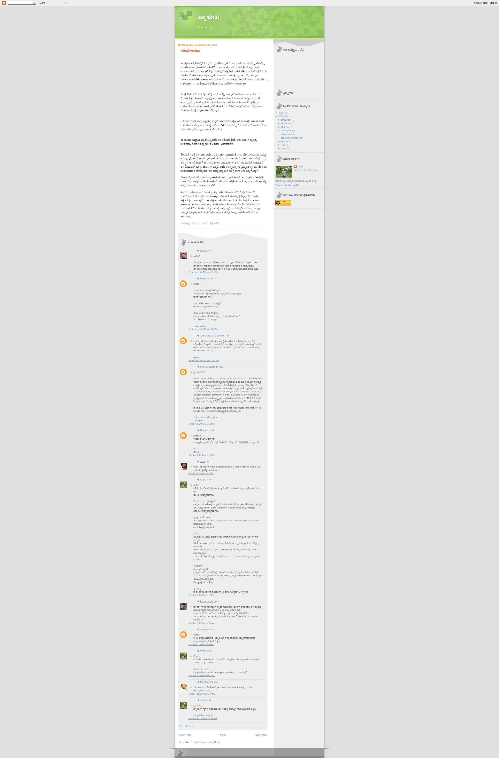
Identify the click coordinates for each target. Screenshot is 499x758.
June (284, 148)
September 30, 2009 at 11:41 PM (203, 360)
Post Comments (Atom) (207, 742)
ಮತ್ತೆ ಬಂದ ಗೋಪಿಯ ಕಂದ (292, 138)
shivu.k (203, 250)
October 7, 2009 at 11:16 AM (201, 675)
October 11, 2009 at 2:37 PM (201, 694)
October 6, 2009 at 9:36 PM (201, 644)
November (286, 123)
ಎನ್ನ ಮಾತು (208, 17)
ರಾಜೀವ (203, 479)
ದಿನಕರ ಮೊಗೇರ (206, 682)
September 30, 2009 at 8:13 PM (203, 272)
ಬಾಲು (202, 461)
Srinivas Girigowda (209, 367)
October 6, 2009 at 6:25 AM (201, 623)
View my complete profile (287, 185)
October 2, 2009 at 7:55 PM (201, 473)
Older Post (261, 734)
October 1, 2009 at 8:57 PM (201, 455)
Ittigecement (206, 278)
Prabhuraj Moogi (208, 601)
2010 (281, 113)
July (283, 145)
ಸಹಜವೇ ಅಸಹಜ (190, 50)
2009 (281, 116)
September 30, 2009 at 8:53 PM (203, 329)
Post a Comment (188, 726)
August (284, 141)
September (286, 130)
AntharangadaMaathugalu (212, 335)
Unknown (204, 430)
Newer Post (184, 734)
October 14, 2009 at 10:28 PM (202, 718)
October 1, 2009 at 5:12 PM (201, 424)
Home (223, 734)
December (286, 120)
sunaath (204, 629)
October (285, 127)
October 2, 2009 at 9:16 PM (201, 595)
